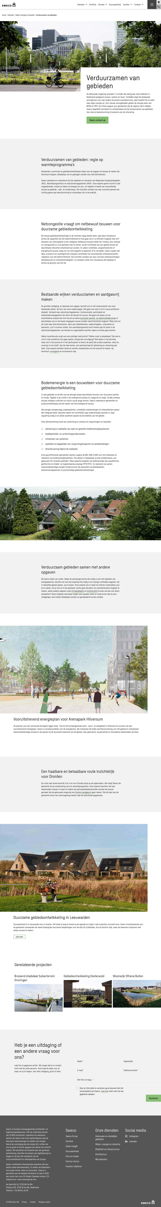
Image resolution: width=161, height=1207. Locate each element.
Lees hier (104, 1091)
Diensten (81, 4)
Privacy (24, 1202)
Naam (80, 1061)
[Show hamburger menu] (151, 4)
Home (4, 15)
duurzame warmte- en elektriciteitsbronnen (98, 318)
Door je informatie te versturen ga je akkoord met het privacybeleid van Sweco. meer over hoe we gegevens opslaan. (102, 1091)
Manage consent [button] (44, 1202)
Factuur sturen (72, 1161)
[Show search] (158, 7)
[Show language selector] (158, 2)
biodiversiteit (92, 591)
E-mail (80, 1070)
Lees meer (19, 937)
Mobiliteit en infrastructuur (107, 1149)
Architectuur (101, 1154)
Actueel (101, 4)
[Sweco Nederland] (9, 5)
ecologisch (54, 351)
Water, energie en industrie (25, 15)
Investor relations (74, 1166)
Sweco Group (72, 1136)
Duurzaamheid (115, 4)
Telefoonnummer (131, 1070)
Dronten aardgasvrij (83, 792)
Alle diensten (101, 1159)
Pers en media (72, 1156)
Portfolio (92, 4)
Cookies (33, 1202)
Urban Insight (72, 1146)
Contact (137, 4)
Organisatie (128, 1061)
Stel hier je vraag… (85, 1079)
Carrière (126, 4)
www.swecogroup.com (27, 1179)
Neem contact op (97, 120)
